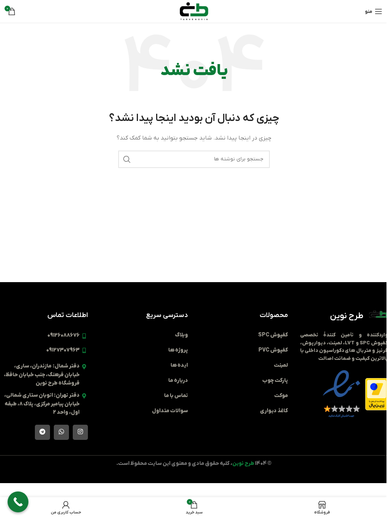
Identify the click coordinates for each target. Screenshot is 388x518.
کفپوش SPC (273, 335)
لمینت (281, 365)
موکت (281, 395)
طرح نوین (346, 316)
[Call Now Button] (18, 501)
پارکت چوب (275, 380)
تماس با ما (176, 395)
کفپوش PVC (273, 350)
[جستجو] (127, 159)
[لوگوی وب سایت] (194, 11)
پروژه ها (178, 350)
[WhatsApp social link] (61, 432)
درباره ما (178, 380)
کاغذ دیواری (274, 410)
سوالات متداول (170, 410)
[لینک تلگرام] (42, 432)
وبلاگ (181, 335)
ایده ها (179, 365)
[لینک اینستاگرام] (80, 432)
